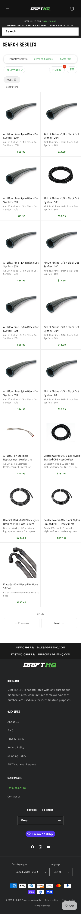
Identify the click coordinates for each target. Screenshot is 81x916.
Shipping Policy (17, 756)
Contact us (14, 796)
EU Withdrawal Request (22, 764)
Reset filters (11, 86)
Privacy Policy (16, 738)
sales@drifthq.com (40, 647)
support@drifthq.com (40, 654)
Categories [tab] (43, 59)
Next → (59, 623)
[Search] (74, 31)
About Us (13, 722)
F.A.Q (11, 730)
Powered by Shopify (31, 900)
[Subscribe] (59, 820)
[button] (7, 9)
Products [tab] (18, 59)
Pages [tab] (65, 59)
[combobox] (40, 31)
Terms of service (42, 905)
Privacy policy (68, 900)
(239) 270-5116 (49, 21)
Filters (58, 68)
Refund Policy (16, 747)
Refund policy (51, 900)
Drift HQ (17, 900)
